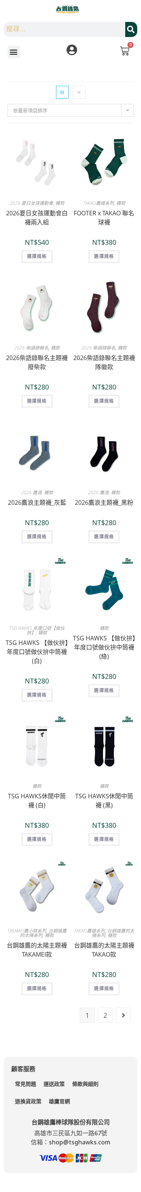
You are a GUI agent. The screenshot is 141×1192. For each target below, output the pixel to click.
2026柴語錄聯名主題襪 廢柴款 (37, 362)
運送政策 (54, 1083)
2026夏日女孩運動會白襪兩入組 (37, 217)
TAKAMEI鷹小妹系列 (26, 931)
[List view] (79, 92)
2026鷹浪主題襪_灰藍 (37, 502)
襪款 (59, 203)
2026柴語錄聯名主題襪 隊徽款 (104, 362)
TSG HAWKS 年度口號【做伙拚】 (37, 630)
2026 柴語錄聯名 (31, 348)
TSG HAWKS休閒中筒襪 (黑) (104, 800)
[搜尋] (131, 29)
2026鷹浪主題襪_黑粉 (104, 502)
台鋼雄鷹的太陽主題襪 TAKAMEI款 (37, 950)
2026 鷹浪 (31, 492)
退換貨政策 (28, 1101)
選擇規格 (37, 256)
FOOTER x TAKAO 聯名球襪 (104, 217)
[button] (14, 52)
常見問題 (25, 1083)
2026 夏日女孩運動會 (31, 203)
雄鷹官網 (59, 1101)
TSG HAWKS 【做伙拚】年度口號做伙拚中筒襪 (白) (37, 652)
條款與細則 (85, 1083)
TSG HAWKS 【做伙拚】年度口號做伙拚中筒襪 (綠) (104, 647)
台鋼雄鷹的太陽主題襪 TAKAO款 (104, 950)
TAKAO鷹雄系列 (98, 203)
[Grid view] (62, 92)
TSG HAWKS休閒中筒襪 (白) (37, 800)
